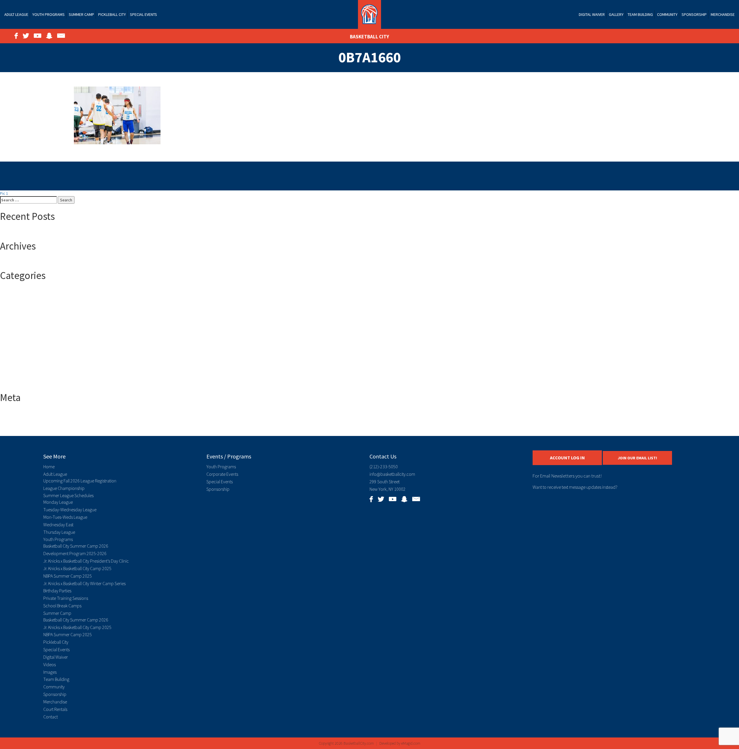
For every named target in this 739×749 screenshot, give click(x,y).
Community (667, 14)
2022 (16, 314)
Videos (49, 664)
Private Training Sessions (65, 598)
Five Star (19, 354)
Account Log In (567, 457)
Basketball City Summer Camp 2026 (75, 546)
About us (19, 331)
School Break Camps (62, 605)
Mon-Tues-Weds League (65, 517)
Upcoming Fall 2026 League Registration (79, 481)
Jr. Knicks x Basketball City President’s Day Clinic (86, 561)
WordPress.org (25, 430)
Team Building (640, 14)
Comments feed (26, 424)
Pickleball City (112, 14)
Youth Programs (48, 14)
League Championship (64, 488)
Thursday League (59, 532)
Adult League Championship (35, 343)
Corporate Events (222, 474)
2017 (16, 296)
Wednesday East (58, 524)
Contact (50, 717)
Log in (17, 412)
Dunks (17, 348)
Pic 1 (4, 193)
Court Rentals (55, 709)
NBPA (16, 366)
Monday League (58, 502)
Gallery (616, 14)
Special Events (143, 14)
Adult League (16, 14)
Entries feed (22, 418)
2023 (16, 320)
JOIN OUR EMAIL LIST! (637, 457)
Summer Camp (81, 14)
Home (49, 466)
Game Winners (24, 360)
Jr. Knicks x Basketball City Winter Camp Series (84, 583)
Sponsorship (694, 14)
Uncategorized (24, 377)
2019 (16, 308)
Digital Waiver (592, 14)
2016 (16, 291)
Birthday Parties (57, 590)
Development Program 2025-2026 (75, 553)
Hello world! (22, 232)
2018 (16, 302)
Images (50, 672)
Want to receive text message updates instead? (575, 487)
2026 (16, 325)
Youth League (23, 383)
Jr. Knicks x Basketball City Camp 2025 (77, 568)
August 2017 (22, 261)
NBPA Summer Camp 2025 (67, 576)
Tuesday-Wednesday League (69, 509)
